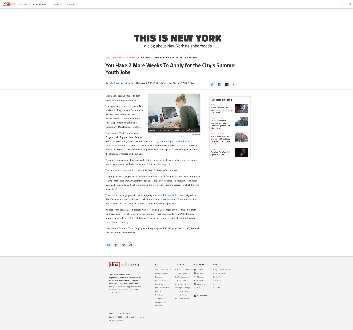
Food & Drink (160, 280)
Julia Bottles (114, 82)
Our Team (217, 280)
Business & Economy (150, 57)
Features (69, 4)
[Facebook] (195, 273)
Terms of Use (114, 313)
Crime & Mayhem (161, 273)
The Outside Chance (182, 273)
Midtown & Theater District (122, 57)
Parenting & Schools (169, 57)
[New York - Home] (9, 4)
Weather (158, 305)
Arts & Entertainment (163, 269)
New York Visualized (182, 277)
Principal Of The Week (183, 291)
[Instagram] (195, 284)
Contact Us (217, 277)
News (56, 4)
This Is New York (181, 295)
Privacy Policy (125, 313)
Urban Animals (160, 302)
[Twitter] (195, 269)
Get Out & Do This (181, 284)
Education (159, 277)
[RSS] (195, 287)
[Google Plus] (195, 280)
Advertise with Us (219, 273)
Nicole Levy (130, 82)
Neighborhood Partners (222, 269)
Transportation (160, 298)
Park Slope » (216, 105)
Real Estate (159, 295)
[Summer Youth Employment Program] (174, 111)
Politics (158, 291)
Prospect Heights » (219, 134)
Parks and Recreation (189, 57)
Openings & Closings (182, 287)
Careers (216, 284)
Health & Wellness (162, 284)
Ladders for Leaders (173, 195)
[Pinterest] (194, 277)
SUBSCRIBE (202, 295)
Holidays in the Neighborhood (186, 298)
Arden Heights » (218, 149)
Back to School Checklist (184, 269)
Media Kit (216, 287)
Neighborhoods (40, 4)
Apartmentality (180, 280)
